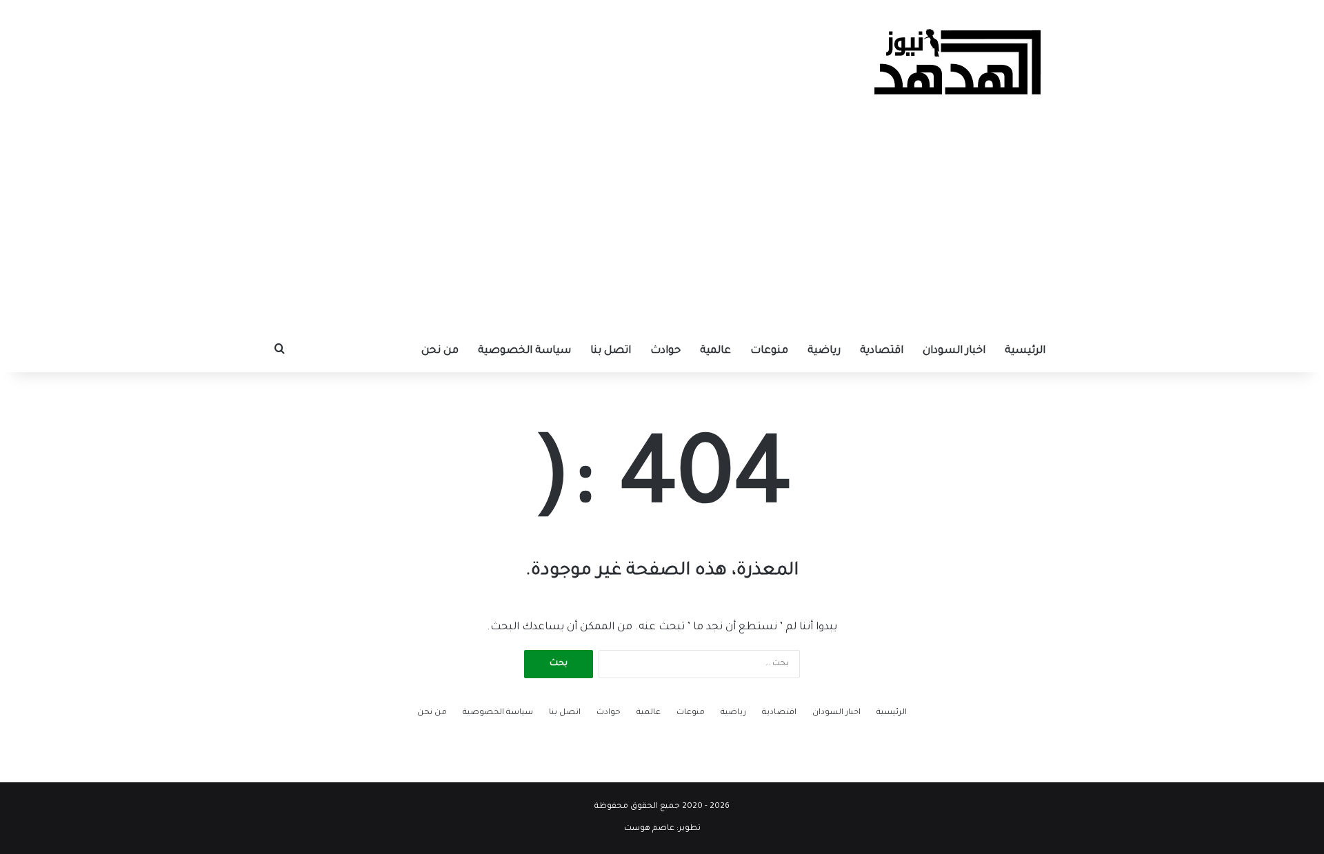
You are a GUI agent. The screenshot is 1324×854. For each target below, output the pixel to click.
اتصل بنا (610, 351)
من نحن (440, 351)
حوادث (665, 351)
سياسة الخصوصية (524, 351)
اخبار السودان (954, 351)
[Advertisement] (662, 227)
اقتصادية (881, 351)
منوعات (769, 351)
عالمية (715, 351)
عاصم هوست (649, 828)
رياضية (824, 351)
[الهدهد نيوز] (958, 62)
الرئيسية (1025, 351)
